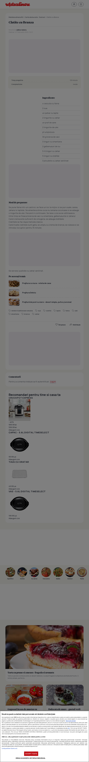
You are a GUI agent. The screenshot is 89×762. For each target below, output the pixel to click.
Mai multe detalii (71, 721)
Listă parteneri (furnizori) (9, 748)
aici (69, 728)
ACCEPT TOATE (31, 754)
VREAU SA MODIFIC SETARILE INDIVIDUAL (30, 758)
